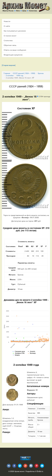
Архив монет (20, 471)
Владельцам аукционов (13, 54)
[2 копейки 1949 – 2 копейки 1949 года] (12, 380)
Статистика (8, 40)
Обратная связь (10, 45)
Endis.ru (40, 471)
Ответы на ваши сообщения (15, 50)
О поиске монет (10, 35)
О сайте (7, 26)
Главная (7, 73)
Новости (7, 21)
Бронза (41, 73)
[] (8, 65)
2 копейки (10, 75)
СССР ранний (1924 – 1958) (24, 73)
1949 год (19, 75)
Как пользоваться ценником (15, 31)
